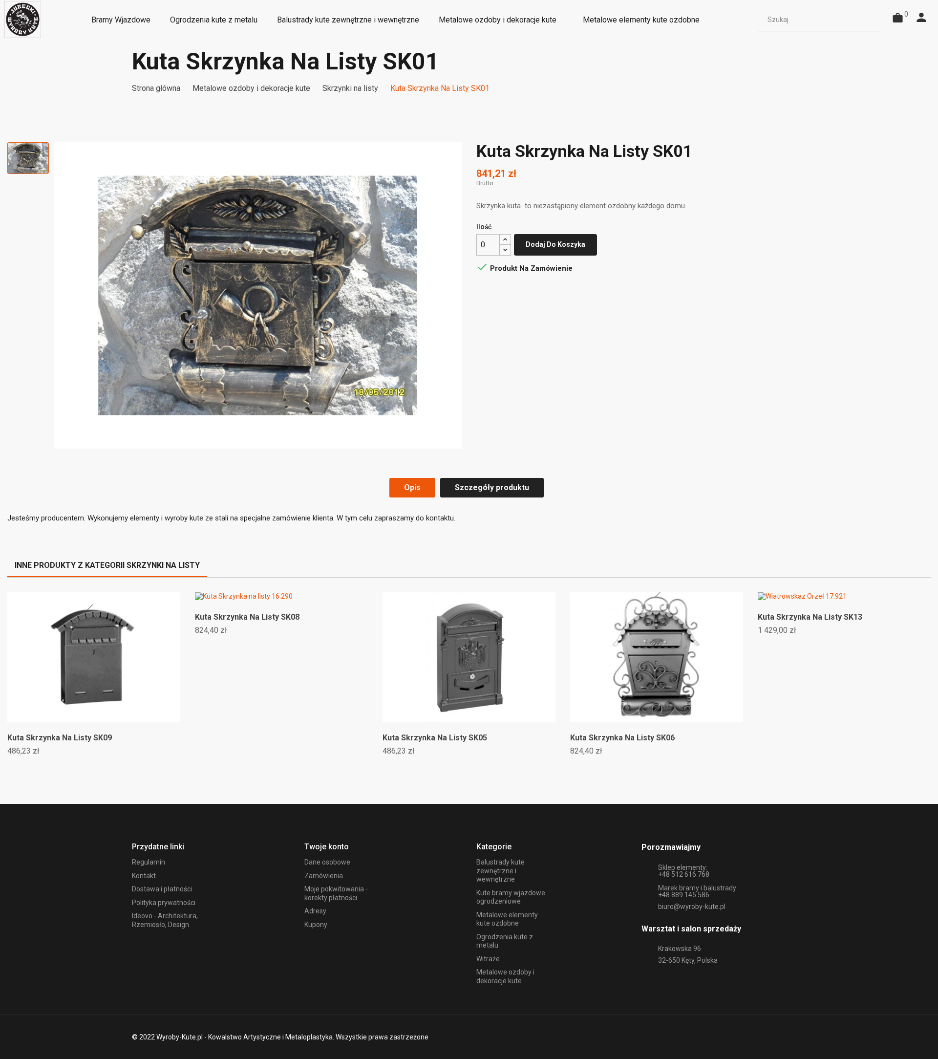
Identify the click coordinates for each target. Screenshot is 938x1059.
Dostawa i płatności (162, 889)
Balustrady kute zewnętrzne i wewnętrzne (500, 870)
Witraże (488, 959)
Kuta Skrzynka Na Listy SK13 (810, 617)
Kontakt (144, 876)
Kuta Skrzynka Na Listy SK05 (435, 737)
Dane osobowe (327, 862)
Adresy (315, 911)
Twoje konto (326, 846)
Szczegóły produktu (492, 487)
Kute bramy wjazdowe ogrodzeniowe (510, 897)
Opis (412, 487)
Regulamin (148, 862)
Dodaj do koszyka (555, 244)
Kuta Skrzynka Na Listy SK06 (622, 737)
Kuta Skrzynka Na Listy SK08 (247, 617)
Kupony (315, 925)
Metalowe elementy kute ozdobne (507, 919)
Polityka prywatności (163, 903)
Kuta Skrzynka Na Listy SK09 (59, 737)
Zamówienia (323, 876)
